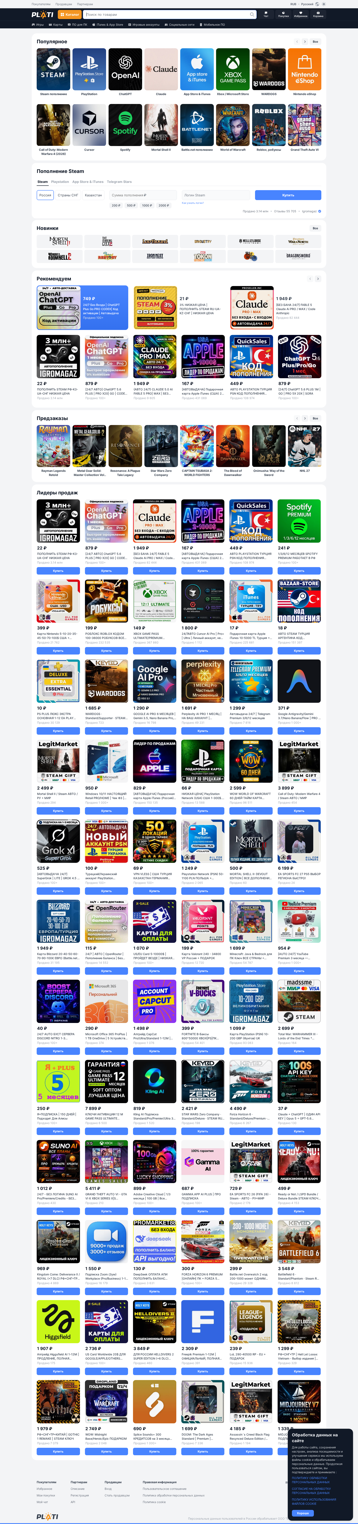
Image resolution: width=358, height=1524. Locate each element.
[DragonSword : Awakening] (298, 256)
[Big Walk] (250, 256)
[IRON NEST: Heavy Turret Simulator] (155, 256)
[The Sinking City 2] (107, 241)
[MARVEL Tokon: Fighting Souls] (203, 256)
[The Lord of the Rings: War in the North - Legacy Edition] (298, 241)
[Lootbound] (155, 241)
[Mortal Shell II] (60, 241)
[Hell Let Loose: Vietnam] (250, 241)
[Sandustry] (203, 241)
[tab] (43, 182)
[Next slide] (305, 41)
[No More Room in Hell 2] (60, 256)
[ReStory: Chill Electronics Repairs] (107, 256)
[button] (252, 14)
